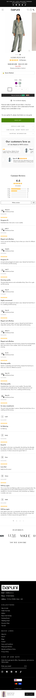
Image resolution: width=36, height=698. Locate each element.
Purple (16, 83)
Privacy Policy (5, 652)
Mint (19, 83)
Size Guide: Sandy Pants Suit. (18, 129)
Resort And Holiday (6, 616)
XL (26, 89)
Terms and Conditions (7, 644)
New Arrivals (4, 608)
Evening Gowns (5, 618)
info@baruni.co (10, 593)
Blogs (2, 639)
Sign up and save (10, 657)
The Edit (3, 625)
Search (3, 636)
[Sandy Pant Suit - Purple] (6, 575)
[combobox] (18, 680)
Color (17, 80)
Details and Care (18, 126)
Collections (7, 605)
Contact (3, 641)
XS (10, 89)
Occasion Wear (5, 623)
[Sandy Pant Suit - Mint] (8, 575)
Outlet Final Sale (5, 611)
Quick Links (7, 631)
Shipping (12, 68)
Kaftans (3, 613)
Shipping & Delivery (6, 646)
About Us (3, 634)
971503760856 (10, 596)
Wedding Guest (5, 620)
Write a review (16, 202)
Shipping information (18, 133)
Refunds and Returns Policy (8, 649)
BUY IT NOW (29, 694)
